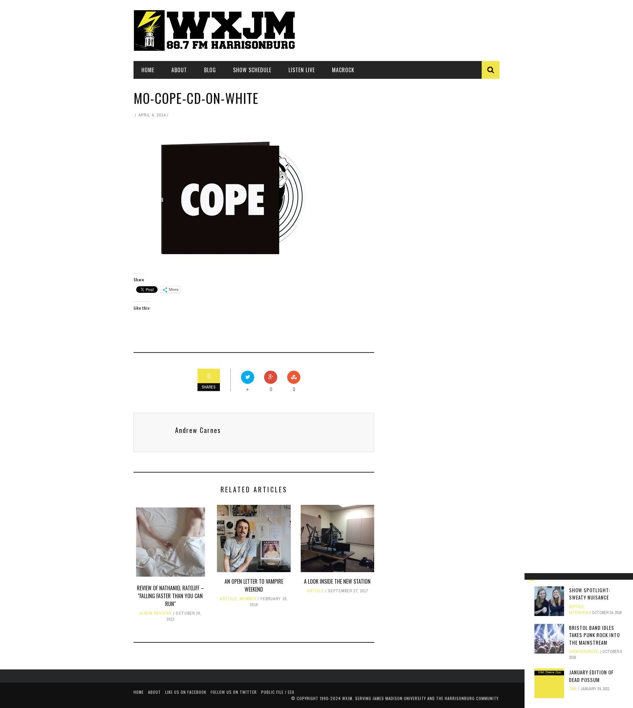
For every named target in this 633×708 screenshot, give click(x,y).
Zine (573, 689)
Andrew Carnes (198, 430)
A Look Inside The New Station (337, 581)
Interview (578, 612)
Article (228, 598)
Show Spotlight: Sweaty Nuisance (589, 593)
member (248, 598)
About (179, 70)
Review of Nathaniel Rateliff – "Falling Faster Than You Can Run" (170, 596)
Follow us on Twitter (234, 692)
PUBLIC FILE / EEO (277, 692)
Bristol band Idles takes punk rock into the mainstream (594, 635)
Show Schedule (252, 70)
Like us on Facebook (185, 692)
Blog (210, 70)
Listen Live (301, 70)
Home (147, 70)
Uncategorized (584, 651)
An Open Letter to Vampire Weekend (254, 585)
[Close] (532, 580)
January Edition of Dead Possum (591, 675)
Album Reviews (155, 613)
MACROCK (343, 70)
